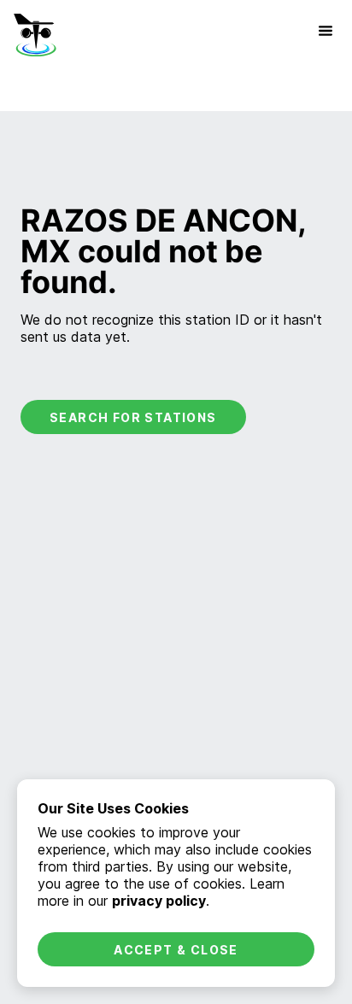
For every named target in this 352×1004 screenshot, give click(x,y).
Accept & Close (176, 949)
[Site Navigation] (325, 31)
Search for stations (133, 417)
